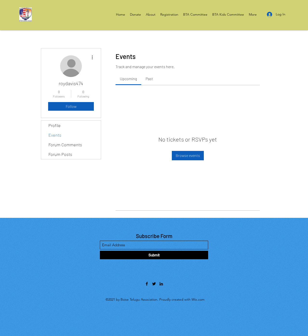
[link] (128, 78)
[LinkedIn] (161, 283)
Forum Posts (60, 154)
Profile (54, 125)
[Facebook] (146, 283)
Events (54, 135)
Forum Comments (65, 144)
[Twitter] (154, 283)
